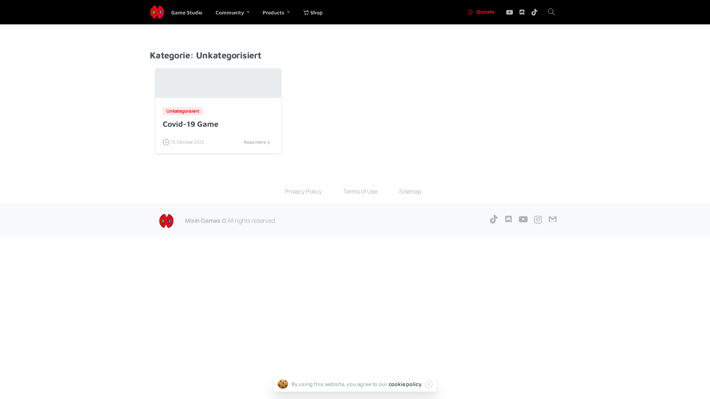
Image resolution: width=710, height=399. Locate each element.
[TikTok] (493, 219)
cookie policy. (406, 384)
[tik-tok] (534, 12)
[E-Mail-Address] (552, 219)
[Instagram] (538, 219)
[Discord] (521, 12)
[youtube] (509, 12)
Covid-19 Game (190, 123)
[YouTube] (523, 219)
